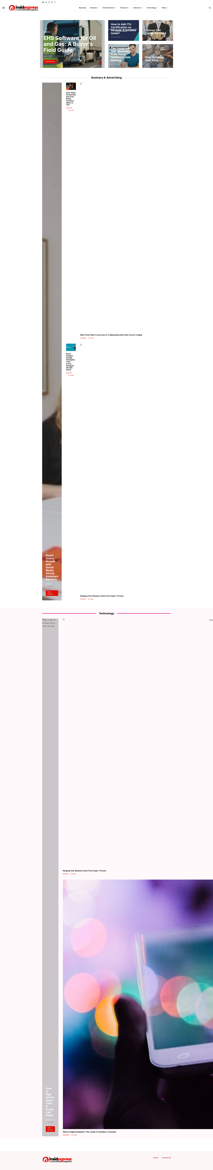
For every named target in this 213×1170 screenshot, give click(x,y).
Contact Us (166, 1158)
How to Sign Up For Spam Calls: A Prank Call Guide (50, 1102)
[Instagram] (49, 2)
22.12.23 (69, 373)
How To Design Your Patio (154, 59)
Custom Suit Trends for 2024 (155, 32)
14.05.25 (49, 584)
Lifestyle (93, 8)
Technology (151, 8)
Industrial (137, 8)
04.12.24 (83, 338)
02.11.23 (83, 599)
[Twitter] (46, 2)
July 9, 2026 (47, 56)
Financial (123, 8)
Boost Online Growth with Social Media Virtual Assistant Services (52, 567)
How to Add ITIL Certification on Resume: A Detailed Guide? (123, 29)
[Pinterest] (52, 2)
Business (82, 8)
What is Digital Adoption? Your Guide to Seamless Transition (89, 1132)
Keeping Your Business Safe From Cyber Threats (102, 596)
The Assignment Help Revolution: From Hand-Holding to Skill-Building (121, 54)
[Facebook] (43, 2)
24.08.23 (66, 1135)
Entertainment (108, 8)
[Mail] (55, 2)
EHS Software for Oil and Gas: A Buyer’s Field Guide (69, 44)
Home (155, 1158)
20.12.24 (69, 108)
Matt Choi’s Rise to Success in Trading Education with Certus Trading (111, 335)
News (164, 8)
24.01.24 (49, 1120)
